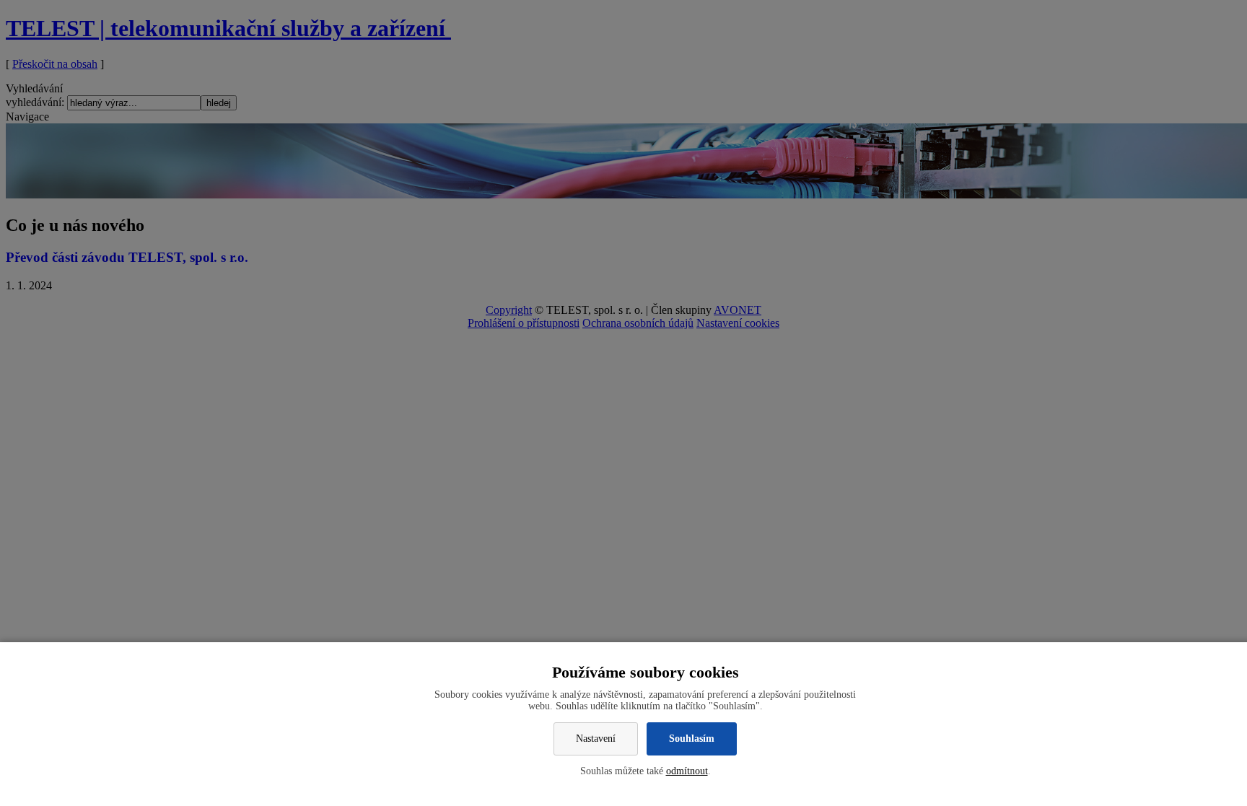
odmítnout (687, 771)
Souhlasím (691, 738)
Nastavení (596, 738)
